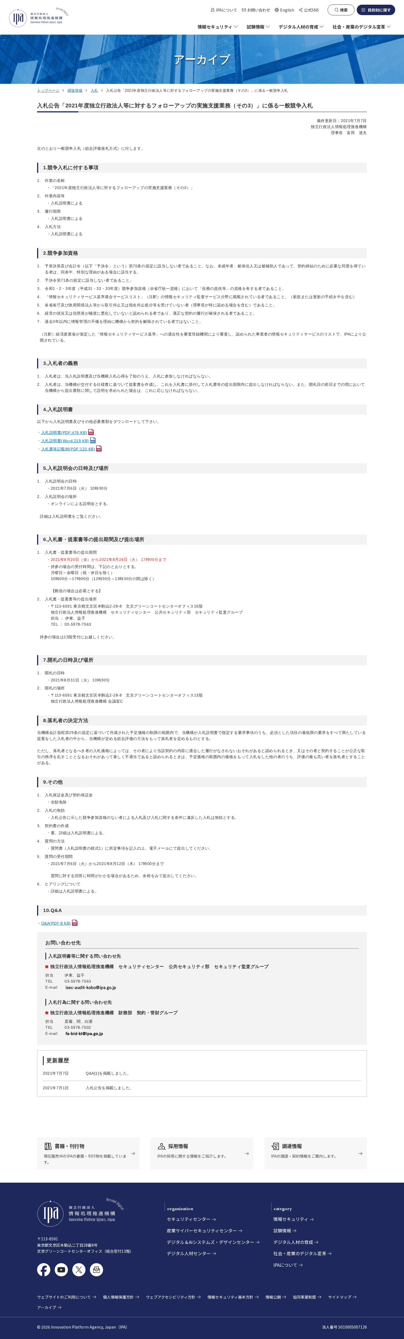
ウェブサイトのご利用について (64, 1297)
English (284, 10)
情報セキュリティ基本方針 (230, 1297)
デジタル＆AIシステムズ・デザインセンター (210, 1242)
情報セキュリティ (290, 1219)
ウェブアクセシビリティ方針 (170, 1297)
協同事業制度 (304, 1297)
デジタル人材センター (189, 1253)
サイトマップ (339, 1297)
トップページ (48, 90)
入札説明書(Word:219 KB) (65, 441)
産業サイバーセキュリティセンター (202, 1230)
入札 (94, 90)
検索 (344, 10)
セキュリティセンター (189, 1219)
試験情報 (282, 1230)
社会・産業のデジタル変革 (299, 1253)
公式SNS (311, 10)
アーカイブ (46, 1307)
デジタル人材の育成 (293, 1242)
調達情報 (75, 90)
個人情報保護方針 (118, 1297)
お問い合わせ (258, 10)
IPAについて (226, 10)
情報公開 (273, 1297)
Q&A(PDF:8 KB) (56, 923)
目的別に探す (379, 10)
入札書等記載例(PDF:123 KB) (68, 449)
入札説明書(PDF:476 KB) (64, 432)
